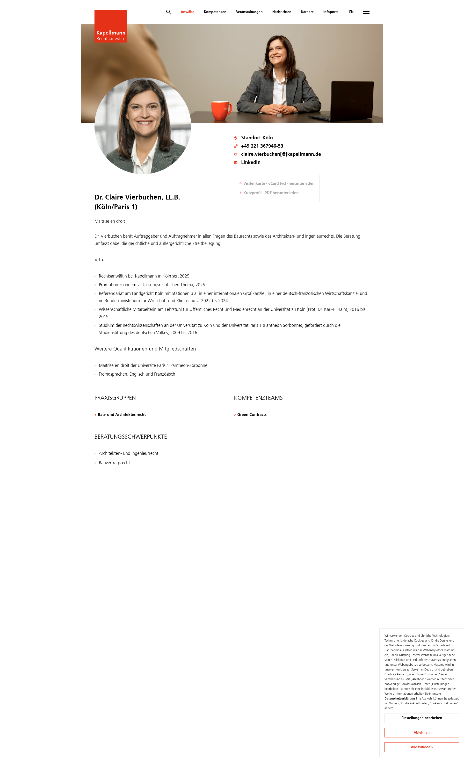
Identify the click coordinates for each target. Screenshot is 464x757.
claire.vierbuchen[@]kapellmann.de (281, 154)
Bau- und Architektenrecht (122, 415)
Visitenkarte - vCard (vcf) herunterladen (279, 184)
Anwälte (187, 12)
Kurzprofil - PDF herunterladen (271, 193)
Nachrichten (281, 12)
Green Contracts (252, 415)
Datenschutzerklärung (399, 698)
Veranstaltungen (249, 12)
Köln (267, 138)
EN (351, 12)
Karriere (307, 12)
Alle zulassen (422, 747)
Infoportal (331, 12)
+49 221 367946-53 (262, 146)
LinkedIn (251, 163)
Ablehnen (422, 732)
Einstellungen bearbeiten (421, 718)
